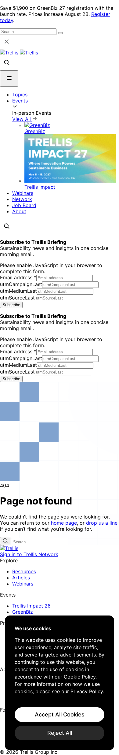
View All (22, 119)
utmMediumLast (18, 291)
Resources (24, 571)
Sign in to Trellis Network (29, 554)
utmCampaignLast (21, 284)
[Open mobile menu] (9, 78)
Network (22, 199)
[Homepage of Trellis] (9, 548)
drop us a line (101, 523)
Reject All (59, 733)
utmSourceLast (17, 298)
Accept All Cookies (60, 714)
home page (64, 523)
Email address (18, 277)
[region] (59, 683)
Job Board (24, 205)
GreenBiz (22, 612)
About (19, 211)
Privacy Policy (86, 691)
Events (20, 101)
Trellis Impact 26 (31, 606)
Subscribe (11, 305)
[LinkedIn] (4, 717)
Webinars (22, 193)
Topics (19, 94)
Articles (21, 578)
